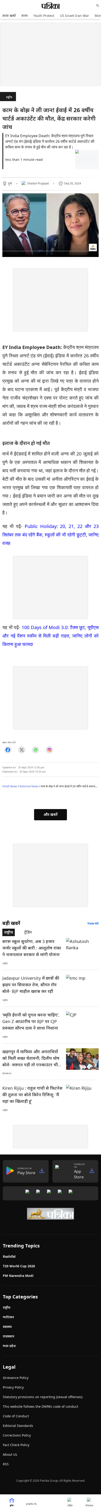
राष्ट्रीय (9, 97)
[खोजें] (97, 5)
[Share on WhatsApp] (35, 749)
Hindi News (9, 786)
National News (29, 786)
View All (93, 923)
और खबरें (50, 814)
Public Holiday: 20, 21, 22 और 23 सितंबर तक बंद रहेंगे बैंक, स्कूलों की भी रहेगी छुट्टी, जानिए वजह (50, 534)
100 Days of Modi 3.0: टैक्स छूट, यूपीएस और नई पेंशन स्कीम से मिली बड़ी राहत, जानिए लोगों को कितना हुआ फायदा (50, 635)
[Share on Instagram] (49, 749)
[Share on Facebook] (7, 749)
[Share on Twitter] (21, 749)
